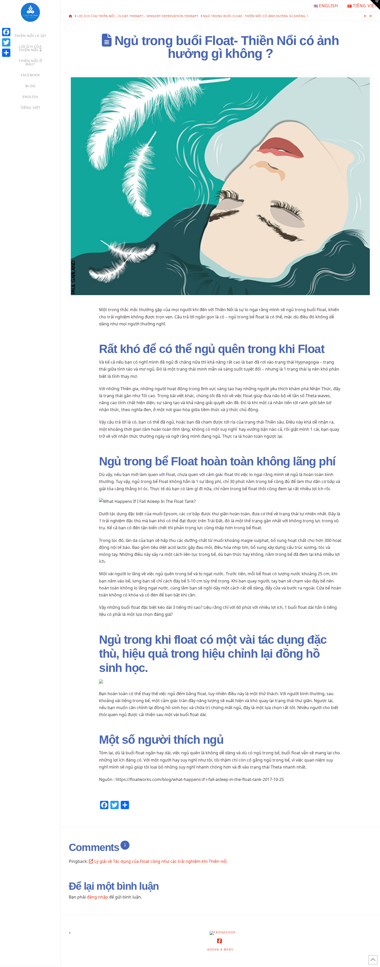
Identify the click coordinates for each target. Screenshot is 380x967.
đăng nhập (97, 897)
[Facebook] (6, 32)
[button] (375, 5)
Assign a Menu (220, 949)
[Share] (6, 53)
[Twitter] (6, 42)
